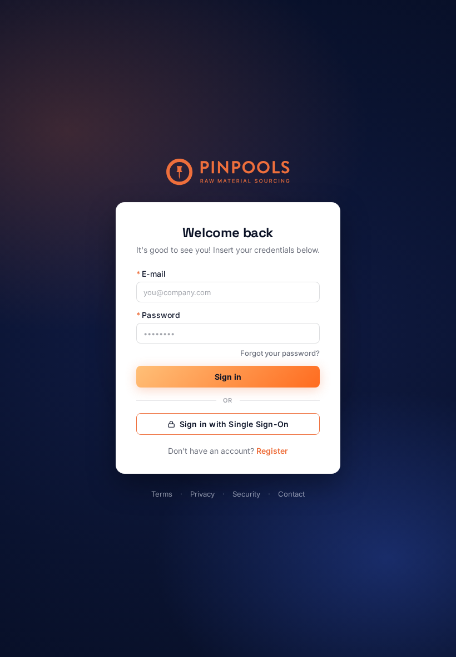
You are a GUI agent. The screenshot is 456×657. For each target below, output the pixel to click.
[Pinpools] (228, 172)
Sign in (228, 376)
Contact (291, 493)
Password (158, 315)
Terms (161, 493)
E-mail (151, 273)
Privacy (202, 493)
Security (246, 493)
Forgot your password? (280, 353)
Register (272, 450)
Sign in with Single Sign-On (234, 424)
